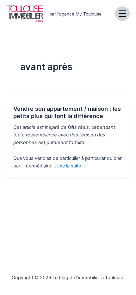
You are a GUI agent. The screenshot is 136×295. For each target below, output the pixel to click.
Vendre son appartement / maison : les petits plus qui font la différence (67, 112)
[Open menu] (122, 13)
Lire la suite (69, 166)
